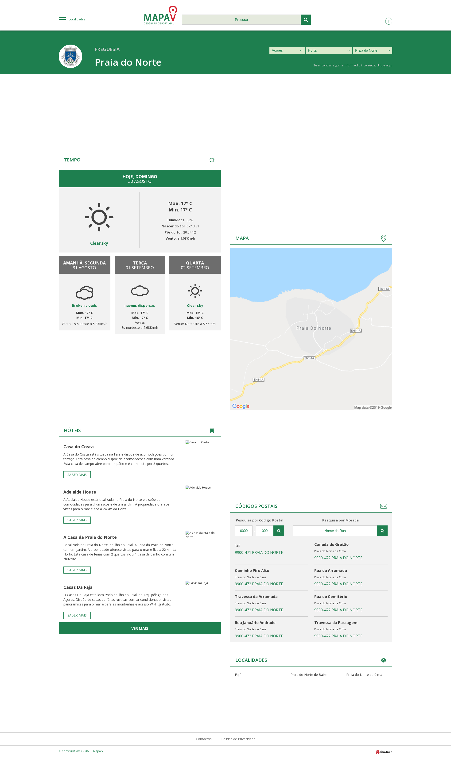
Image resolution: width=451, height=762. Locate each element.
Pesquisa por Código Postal (259, 520)
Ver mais (139, 628)
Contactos (204, 739)
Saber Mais (77, 474)
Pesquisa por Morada (340, 520)
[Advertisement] (225, 109)
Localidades (77, 19)
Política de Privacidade (238, 739)
